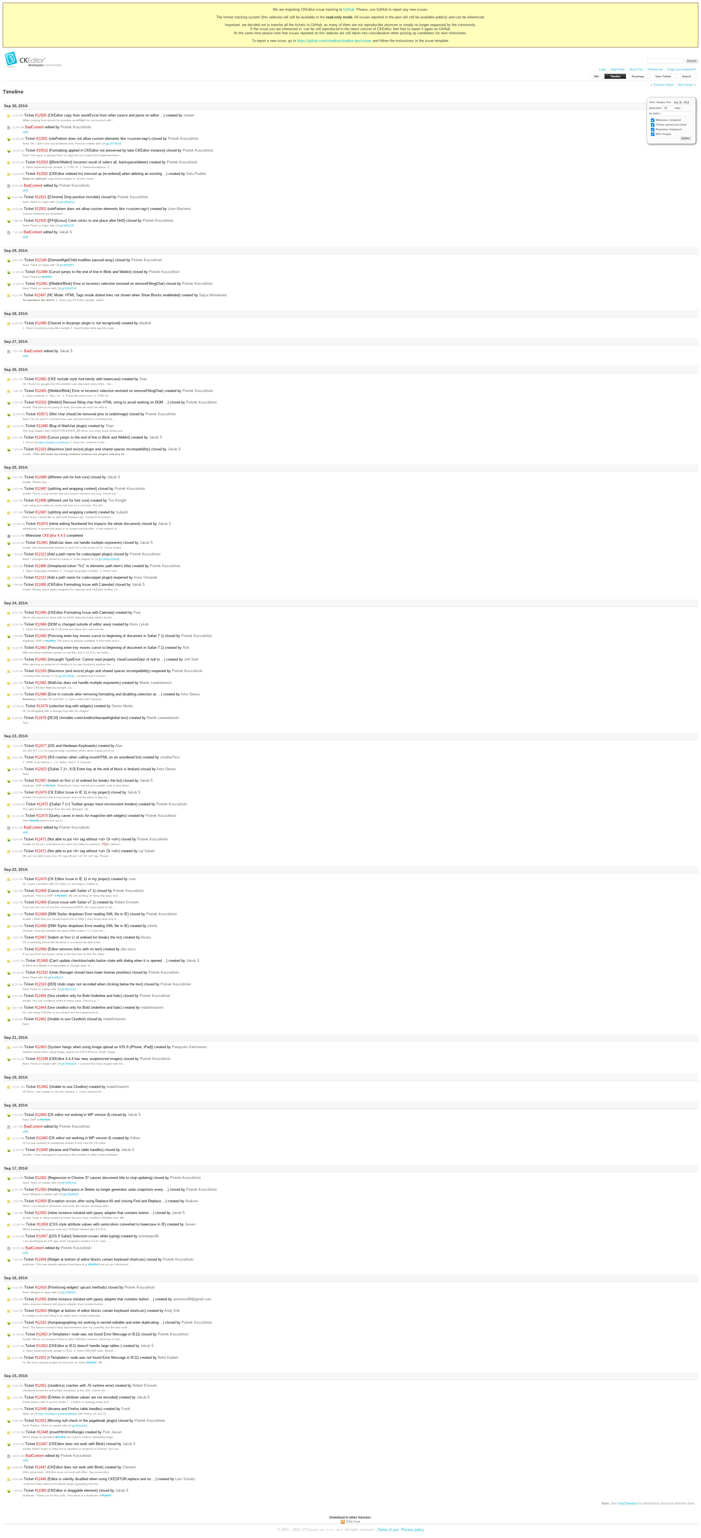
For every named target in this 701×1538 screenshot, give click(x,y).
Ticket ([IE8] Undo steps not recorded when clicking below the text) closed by (101, 984)
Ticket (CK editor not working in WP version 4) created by (76, 1138)
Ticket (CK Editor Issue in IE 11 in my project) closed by (76, 792)
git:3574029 (113, 143)
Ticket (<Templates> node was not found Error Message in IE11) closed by (100, 1334)
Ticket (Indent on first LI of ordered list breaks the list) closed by (82, 780)
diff (25, 131)
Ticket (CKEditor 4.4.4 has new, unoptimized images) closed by (91, 1059)
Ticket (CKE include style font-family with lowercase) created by (79, 379)
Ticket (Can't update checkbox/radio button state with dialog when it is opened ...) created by (105, 961)
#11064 (93, 1264)
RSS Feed (353, 1521)
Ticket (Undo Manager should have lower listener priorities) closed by (95, 972)
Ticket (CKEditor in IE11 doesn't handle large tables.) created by (83, 1346)
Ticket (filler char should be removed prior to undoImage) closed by (94, 414)
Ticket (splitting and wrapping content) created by (70, 512)
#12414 (45, 1119)
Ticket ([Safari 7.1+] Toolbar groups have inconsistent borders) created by (99, 804)
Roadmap (638, 76)
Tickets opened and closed (670, 124)
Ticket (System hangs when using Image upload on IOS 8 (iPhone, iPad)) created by (109, 1047)
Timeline (615, 76)
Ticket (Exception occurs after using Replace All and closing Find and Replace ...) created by (105, 1201)
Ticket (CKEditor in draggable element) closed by (70, 1490)
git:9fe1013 (68, 989)
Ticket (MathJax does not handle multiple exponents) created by (92, 683)
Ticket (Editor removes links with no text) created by (74, 949)
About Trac (636, 69)
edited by (51, 127)
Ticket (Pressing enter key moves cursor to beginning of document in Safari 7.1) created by (100, 648)
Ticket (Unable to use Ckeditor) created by (70, 1087)
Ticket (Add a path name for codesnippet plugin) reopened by (84, 577)
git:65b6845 (71, 1194)
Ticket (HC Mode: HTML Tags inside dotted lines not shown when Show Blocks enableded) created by (119, 295)
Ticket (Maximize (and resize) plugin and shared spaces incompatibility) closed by (96, 449)
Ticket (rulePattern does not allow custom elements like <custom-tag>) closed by (105, 139)
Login (602, 69)
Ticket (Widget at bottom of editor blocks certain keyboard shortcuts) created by (96, 1311)
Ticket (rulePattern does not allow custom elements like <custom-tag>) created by (101, 209)
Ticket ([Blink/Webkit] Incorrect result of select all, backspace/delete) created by (104, 162)
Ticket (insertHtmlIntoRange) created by (67, 1432)
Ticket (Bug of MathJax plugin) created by (63, 426)
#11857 (106, 1495)
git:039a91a (67, 201)
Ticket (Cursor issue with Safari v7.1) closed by (78, 891)
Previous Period (664, 84)
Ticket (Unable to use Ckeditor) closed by (69, 1019)
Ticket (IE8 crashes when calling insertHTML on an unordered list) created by (96, 757)
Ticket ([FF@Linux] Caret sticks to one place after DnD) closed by (92, 220)
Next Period (685, 84)
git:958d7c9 (68, 288)
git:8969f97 (67, 264)
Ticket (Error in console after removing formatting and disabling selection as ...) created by (106, 694)
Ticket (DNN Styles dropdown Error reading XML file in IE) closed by (94, 914)
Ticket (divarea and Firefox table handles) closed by (73, 1150)
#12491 (47, 276)
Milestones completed (668, 120)
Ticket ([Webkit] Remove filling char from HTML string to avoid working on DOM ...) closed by (114, 402)
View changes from (660, 102)
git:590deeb (69, 1063)
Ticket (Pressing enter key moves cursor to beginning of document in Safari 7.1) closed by (112, 636)
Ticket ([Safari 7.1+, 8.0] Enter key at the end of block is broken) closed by (94, 769)
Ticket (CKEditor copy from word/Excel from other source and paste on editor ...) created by (103, 115)
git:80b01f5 (67, 225)
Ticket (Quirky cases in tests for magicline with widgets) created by (94, 816)
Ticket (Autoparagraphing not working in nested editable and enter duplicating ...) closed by (112, 1322)
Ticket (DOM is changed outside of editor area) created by (80, 624)
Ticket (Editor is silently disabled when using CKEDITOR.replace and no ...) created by (103, 1479)
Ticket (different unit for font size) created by (69, 500)
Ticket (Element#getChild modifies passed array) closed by (87, 260)
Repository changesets (668, 129)
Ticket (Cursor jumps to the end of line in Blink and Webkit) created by (87, 437)
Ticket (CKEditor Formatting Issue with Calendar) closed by (78, 584)
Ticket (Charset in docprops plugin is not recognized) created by (81, 323)
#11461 (60, 1437)
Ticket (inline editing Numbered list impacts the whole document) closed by (91, 524)
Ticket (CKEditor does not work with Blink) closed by (74, 1444)
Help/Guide (618, 69)
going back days (664, 108)
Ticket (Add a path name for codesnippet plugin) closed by (86, 554)
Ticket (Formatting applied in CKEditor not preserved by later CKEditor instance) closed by (112, 150)
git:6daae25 (79, 1425)
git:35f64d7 (69, 1292)
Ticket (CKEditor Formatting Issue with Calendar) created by (76, 612)
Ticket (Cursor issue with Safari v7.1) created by (75, 902)
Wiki (596, 76)
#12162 (34, 820)
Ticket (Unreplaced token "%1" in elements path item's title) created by (96, 566)
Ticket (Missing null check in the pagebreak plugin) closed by (88, 1420)
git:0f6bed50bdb (109, 559)
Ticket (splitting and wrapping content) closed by (78, 489)
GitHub (348, 9)
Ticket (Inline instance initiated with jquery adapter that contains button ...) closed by (98, 1213)
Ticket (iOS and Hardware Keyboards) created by (67, 746)
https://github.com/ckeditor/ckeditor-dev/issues (334, 41)
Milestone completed (47, 535)
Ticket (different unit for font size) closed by (66, 477)
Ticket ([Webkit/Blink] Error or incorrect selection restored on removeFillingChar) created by (112, 391)
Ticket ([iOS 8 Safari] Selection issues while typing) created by (85, 1236)
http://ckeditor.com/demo (53, 442)
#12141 (51, 785)
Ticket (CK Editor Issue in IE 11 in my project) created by (74, 879)
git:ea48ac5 (55, 977)
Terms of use (388, 1530)
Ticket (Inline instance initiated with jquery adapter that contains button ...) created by (111, 1299)
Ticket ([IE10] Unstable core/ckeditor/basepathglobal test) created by (95, 718)
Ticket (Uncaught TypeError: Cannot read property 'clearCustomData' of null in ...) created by (105, 659)
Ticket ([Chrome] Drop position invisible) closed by (80, 197)
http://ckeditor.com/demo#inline (57, 1413)
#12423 (51, 640)
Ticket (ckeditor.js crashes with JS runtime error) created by (84, 1385)
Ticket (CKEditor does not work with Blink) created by (74, 1467)
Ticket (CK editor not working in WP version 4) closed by (76, 1115)
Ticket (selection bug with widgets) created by (72, 706)
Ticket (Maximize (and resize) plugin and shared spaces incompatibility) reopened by (107, 671)
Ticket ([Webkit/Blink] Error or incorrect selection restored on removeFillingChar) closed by (112, 284)
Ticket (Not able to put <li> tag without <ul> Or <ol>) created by (83, 851)
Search (686, 76)
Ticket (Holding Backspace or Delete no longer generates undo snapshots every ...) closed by (114, 1189)
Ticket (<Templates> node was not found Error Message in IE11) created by (95, 1357)
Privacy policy (412, 1530)
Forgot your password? (681, 69)
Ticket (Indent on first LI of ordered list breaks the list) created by (81, 937)
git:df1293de (66, 675)
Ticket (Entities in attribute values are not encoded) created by (81, 1397)
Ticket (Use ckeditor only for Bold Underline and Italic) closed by (91, 996)
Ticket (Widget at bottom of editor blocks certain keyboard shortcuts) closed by (103, 1259)
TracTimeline (627, 1503)
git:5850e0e (69, 1182)
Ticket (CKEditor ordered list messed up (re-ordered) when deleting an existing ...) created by (109, 174)
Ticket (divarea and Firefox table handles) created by (71, 1409)
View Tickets (663, 76)
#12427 (92, 1362)
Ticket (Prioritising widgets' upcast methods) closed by (83, 1287)
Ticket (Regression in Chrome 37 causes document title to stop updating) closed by (106, 1178)
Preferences (655, 69)
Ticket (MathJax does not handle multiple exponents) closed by (82, 543)
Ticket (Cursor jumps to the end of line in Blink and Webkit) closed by (96, 272)
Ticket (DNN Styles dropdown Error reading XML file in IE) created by (84, 926)
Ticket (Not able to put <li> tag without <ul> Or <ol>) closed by (90, 839)
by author (655, 113)
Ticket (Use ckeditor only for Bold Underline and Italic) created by (87, 1007)
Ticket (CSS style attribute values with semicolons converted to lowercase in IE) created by (104, 1224)
